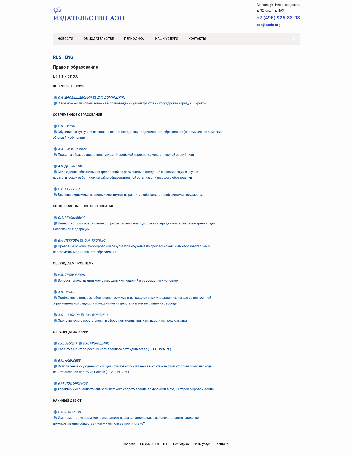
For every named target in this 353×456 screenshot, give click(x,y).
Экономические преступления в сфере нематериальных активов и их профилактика (122, 320)
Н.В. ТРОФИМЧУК (71, 275)
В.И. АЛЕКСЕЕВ (68, 360)
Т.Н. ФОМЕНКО (96, 315)
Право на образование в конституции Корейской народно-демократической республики (125, 155)
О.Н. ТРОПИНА (94, 240)
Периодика (134, 39)
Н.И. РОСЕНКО (68, 189)
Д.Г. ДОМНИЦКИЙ (110, 97)
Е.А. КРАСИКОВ (69, 412)
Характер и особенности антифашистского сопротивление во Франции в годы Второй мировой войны (135, 389)
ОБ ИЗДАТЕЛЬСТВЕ (99, 39)
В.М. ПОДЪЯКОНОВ (72, 383)
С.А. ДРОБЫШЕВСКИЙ (74, 97)
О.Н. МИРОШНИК (95, 343)
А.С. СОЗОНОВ (68, 315)
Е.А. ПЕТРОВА (68, 240)
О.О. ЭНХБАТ (67, 343)
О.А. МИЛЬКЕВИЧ (70, 218)
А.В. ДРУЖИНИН (70, 166)
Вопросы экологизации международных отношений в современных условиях (117, 280)
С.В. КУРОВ (66, 126)
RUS (57, 57)
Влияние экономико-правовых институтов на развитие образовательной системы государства (130, 195)
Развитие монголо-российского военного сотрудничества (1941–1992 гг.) (114, 349)
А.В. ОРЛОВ (66, 292)
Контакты (197, 39)
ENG (69, 57)
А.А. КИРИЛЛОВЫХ (72, 149)
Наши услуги (166, 39)
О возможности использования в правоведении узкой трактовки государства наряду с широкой (132, 103)
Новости (65, 39)
